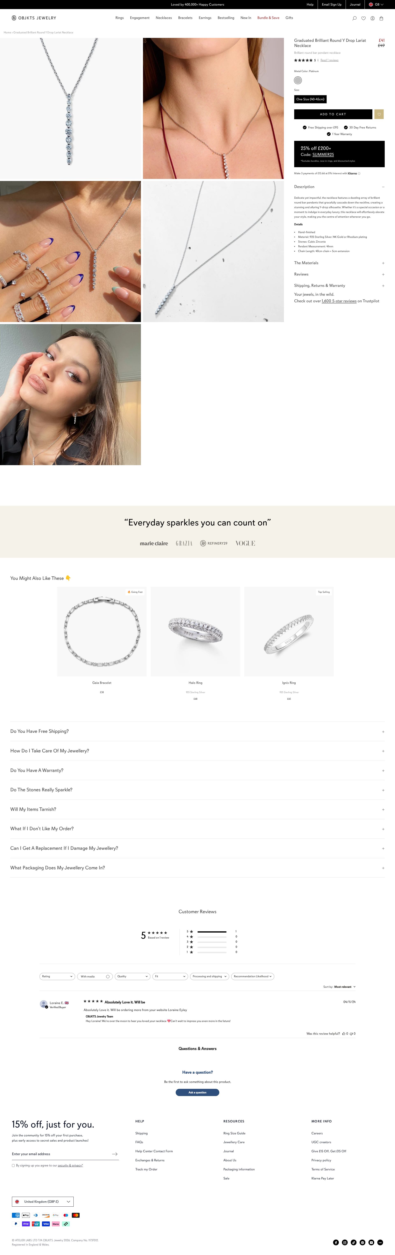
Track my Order (146, 1169)
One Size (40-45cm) (310, 99)
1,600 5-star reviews (339, 301)
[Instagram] (345, 1242)
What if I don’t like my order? (42, 828)
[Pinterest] (362, 1242)
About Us (229, 1160)
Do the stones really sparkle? (41, 790)
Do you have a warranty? (36, 770)
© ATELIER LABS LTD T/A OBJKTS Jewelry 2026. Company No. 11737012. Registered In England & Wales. (55, 1242)
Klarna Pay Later (322, 1178)
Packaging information (239, 1169)
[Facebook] (336, 1242)
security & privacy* (70, 1165)
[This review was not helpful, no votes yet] (351, 1034)
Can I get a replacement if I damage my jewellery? (64, 848)
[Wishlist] (363, 18)
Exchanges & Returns (150, 1160)
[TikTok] (354, 1242)
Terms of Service (323, 1169)
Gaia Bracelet (101, 683)
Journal (228, 1151)
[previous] (6, 641)
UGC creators (321, 1142)
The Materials (306, 262)
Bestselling (226, 17)
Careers (317, 1133)
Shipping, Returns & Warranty (319, 285)
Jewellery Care (234, 1142)
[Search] (354, 18)
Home (7, 32)
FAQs (139, 1142)
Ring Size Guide (234, 1133)
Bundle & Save (268, 17)
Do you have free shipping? (39, 731)
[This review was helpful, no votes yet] (343, 1034)
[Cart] (381, 18)
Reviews (301, 274)
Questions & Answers (198, 1048)
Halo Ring (195, 683)
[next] (388, 641)
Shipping (141, 1133)
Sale (226, 1178)
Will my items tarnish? (33, 809)
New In (245, 17)
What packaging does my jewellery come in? (57, 868)
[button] (379, 114)
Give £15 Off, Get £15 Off (328, 1151)
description (304, 186)
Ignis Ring (289, 683)
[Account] (373, 18)
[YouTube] (371, 1242)
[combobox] (57, 976)
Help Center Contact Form (154, 1151)
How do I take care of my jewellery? (49, 751)
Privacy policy (321, 1160)
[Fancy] (380, 1242)
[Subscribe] (115, 1154)
